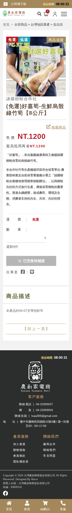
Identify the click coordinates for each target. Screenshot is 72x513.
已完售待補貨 (34, 261)
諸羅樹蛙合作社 (21, 99)
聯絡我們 (49, 449)
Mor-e (34, 479)
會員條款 (19, 455)
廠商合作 (49, 444)
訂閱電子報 (18, 4)
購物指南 (19, 449)
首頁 (6, 24)
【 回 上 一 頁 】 (36, 329)
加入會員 (19, 444)
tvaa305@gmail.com (44, 415)
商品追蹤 (56, 40)
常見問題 (49, 455)
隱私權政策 (21, 461)
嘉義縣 (58, 24)
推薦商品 (58, 127)
